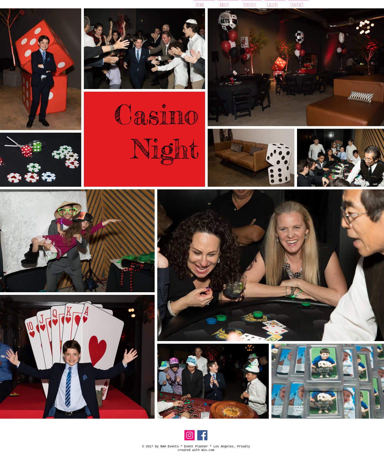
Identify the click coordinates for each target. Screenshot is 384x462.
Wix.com (207, 450)
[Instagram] (189, 435)
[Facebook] (202, 435)
